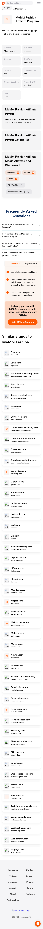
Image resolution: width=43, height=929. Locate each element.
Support (30, 876)
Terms (30, 888)
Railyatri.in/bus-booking (23, 676)
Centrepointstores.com (23, 438)
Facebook (13, 870)
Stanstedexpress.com (22, 774)
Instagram (13, 882)
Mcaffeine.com (18, 590)
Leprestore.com (19, 557)
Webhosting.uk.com (21, 828)
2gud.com (16, 363)
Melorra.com (17, 633)
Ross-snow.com (19, 709)
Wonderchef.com (19, 839)
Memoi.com (9, 51)
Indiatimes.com (19, 503)
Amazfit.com (17, 384)
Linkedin (13, 888)
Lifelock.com (17, 568)
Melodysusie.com (20, 622)
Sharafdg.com (18, 730)
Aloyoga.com (17, 849)
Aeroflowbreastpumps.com (25, 373)
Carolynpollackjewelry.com (24, 428)
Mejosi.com (17, 601)
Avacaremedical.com (21, 395)
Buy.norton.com (19, 417)
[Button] (8, 3)
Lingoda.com (17, 579)
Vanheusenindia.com (21, 817)
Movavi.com (17, 644)
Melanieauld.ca (18, 611)
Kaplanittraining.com (21, 547)
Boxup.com (16, 406)
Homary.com (17, 492)
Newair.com (17, 655)
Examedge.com (18, 471)
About (13, 894)
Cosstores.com (18, 449)
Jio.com (15, 536)
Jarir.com (15, 525)
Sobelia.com (17, 763)
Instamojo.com (18, 514)
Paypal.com (17, 666)
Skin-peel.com (18, 752)
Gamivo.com (17, 482)
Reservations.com (20, 698)
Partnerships (13, 900)
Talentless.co (17, 795)
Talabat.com (17, 785)
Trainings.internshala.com (24, 806)
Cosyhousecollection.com (24, 460)
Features (30, 894)
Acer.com (16, 352)
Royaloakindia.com (20, 720)
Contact (30, 870)
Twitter (13, 876)
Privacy (30, 882)
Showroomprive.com (21, 741)
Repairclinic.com (19, 687)
